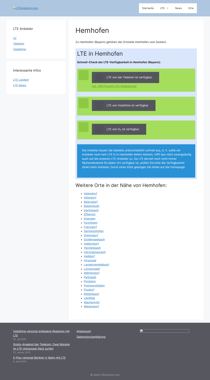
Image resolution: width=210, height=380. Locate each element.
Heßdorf (89, 256)
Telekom (18, 43)
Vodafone (19, 49)
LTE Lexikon (21, 79)
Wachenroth (92, 302)
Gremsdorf (91, 235)
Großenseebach (94, 239)
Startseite (148, 8)
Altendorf (90, 197)
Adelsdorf (90, 193)
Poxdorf (89, 289)
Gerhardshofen (94, 231)
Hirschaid (90, 260)
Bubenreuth (91, 206)
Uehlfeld (89, 298)
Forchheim (90, 222)
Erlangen (89, 218)
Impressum (84, 331)
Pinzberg (89, 281)
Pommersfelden (94, 285)
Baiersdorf (91, 202)
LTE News (19, 85)
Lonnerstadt (92, 269)
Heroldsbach (92, 248)
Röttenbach (91, 294)
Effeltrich (89, 214)
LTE (162, 8)
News (178, 8)
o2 (14, 38)
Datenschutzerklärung (91, 336)
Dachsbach (91, 210)
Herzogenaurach (95, 252)
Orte (191, 8)
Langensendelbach (96, 264)
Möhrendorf (91, 273)
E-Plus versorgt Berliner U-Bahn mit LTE (39, 357)
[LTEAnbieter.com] (25, 8)
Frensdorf (90, 227)
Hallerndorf (91, 243)
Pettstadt (90, 277)
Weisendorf (91, 306)
